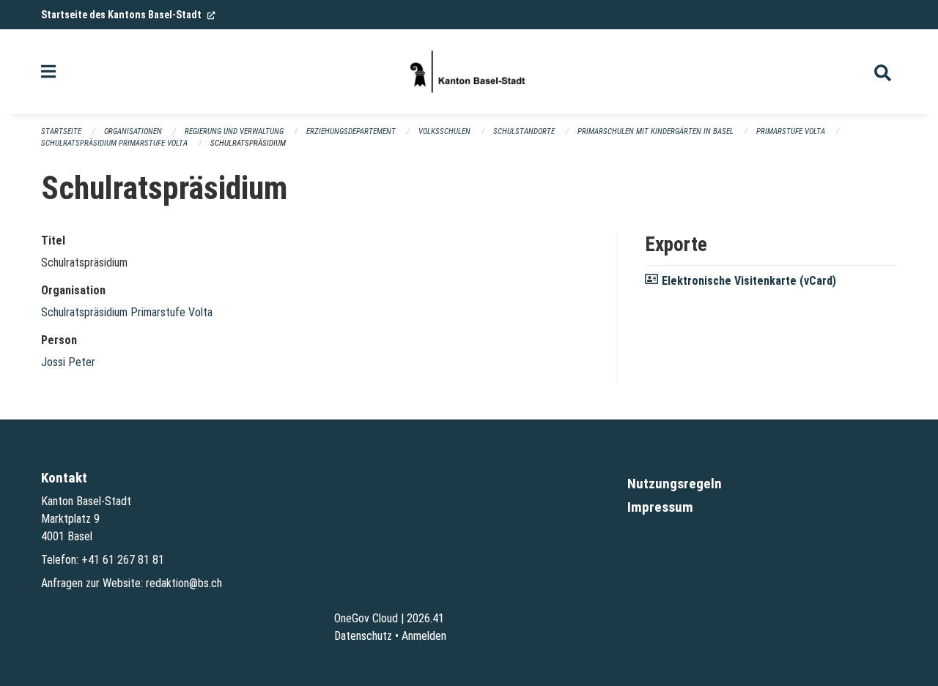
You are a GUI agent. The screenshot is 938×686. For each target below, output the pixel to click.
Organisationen (133, 131)
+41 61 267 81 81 (122, 560)
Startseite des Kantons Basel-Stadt (128, 14)
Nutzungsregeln (674, 483)
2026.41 (425, 618)
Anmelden (424, 636)
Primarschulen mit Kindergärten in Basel (655, 131)
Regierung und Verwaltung (234, 131)
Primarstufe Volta (790, 131)
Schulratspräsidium (248, 143)
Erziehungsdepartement (351, 131)
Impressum (660, 507)
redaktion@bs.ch (184, 583)
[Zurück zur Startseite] (469, 72)
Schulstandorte (524, 131)
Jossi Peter (68, 362)
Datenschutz (363, 636)
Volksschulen (444, 131)
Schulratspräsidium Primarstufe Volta (114, 143)
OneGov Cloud (366, 618)
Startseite (61, 131)
